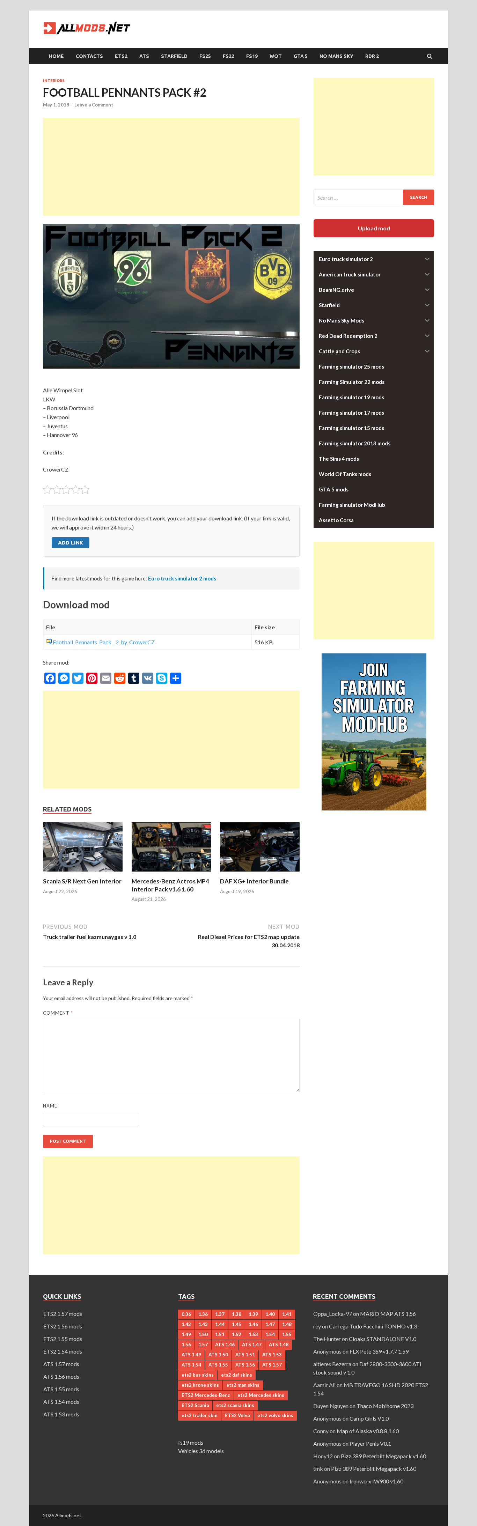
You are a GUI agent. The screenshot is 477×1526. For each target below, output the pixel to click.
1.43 (203, 1324)
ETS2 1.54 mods (62, 1351)
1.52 (236, 1334)
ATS (144, 56)
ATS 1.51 (245, 1354)
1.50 (203, 1334)
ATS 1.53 (272, 1354)
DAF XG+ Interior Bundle (254, 881)
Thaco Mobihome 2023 (385, 1405)
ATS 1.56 (245, 1365)
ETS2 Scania (195, 1405)
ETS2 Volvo (237, 1415)
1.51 (220, 1334)
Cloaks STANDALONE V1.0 (382, 1338)
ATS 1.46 (225, 1344)
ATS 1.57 (272, 1365)
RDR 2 (372, 56)
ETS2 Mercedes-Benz (206, 1395)
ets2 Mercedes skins (260, 1395)
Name (50, 1106)
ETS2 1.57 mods (62, 1313)
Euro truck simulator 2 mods (182, 578)
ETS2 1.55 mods (62, 1338)
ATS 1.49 (191, 1354)
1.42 (186, 1324)
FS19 (252, 56)
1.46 (253, 1324)
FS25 (205, 56)
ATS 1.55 (218, 1365)
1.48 (287, 1324)
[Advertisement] (171, 167)
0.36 (186, 1314)
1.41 (287, 1314)
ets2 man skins (242, 1385)
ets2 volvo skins (275, 1415)
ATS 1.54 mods (61, 1401)
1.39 (253, 1314)
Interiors (54, 81)
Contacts (89, 56)
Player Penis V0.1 (370, 1443)
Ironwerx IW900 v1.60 (376, 1481)
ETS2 (121, 56)
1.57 (203, 1344)
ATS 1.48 (278, 1344)
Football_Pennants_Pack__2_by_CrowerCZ (104, 642)
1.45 (236, 1324)
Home (56, 56)
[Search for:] (374, 197)
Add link (70, 543)
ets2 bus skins (198, 1375)
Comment (58, 1013)
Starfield (174, 56)
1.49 (186, 1334)
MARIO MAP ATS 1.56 (388, 1313)
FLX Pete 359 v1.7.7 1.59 (379, 1351)
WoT (276, 56)
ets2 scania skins (235, 1405)
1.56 (186, 1344)
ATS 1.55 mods (61, 1389)
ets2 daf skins (236, 1375)
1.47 (270, 1324)
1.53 (253, 1334)
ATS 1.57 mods (61, 1364)
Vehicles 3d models (201, 1450)
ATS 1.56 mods (61, 1376)
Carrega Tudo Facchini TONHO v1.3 (373, 1326)
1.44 (220, 1324)
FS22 (228, 56)
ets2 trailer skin (200, 1415)
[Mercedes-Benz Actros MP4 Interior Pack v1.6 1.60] (171, 873)
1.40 (270, 1314)
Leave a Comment (93, 105)
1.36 (203, 1314)
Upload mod (374, 228)
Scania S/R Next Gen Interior (82, 881)
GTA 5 (301, 56)
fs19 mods (190, 1442)
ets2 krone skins (200, 1385)
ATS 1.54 (191, 1365)
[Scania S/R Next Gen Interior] (83, 873)
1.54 (270, 1334)
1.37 (220, 1314)
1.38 (236, 1314)
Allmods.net (68, 1515)
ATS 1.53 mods (61, 1414)
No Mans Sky (336, 56)
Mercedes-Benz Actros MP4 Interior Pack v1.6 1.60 (170, 884)
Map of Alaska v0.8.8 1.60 (368, 1431)
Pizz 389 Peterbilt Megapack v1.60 (383, 1456)
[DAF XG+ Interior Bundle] (260, 873)
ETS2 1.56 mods (62, 1326)
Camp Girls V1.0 (369, 1418)
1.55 (287, 1334)
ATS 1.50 (218, 1354)
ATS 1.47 (252, 1344)
